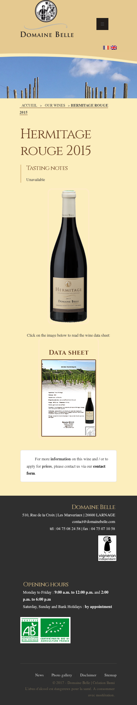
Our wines (55, 105)
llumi (111, 682)
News (39, 674)
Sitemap (110, 674)
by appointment (98, 606)
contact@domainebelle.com (93, 521)
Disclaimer (88, 674)
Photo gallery (62, 674)
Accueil (29, 105)
